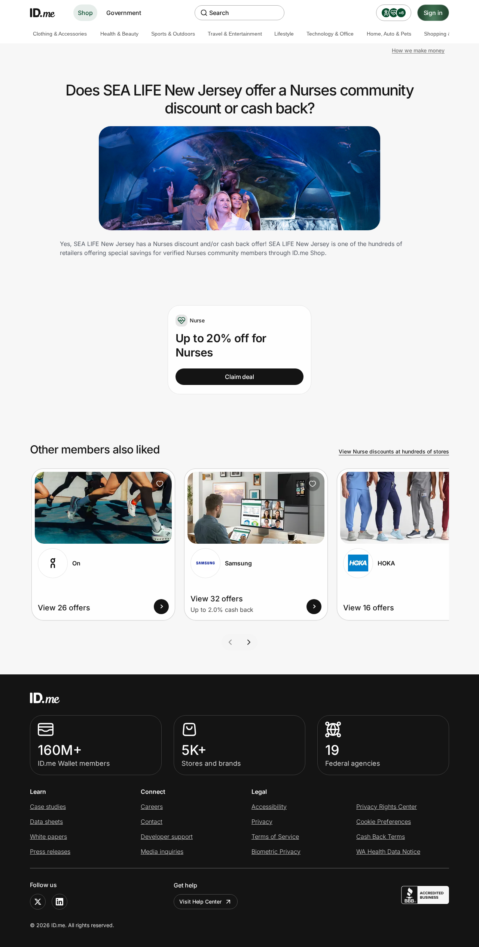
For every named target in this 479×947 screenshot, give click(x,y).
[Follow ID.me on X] (38, 902)
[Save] (159, 483)
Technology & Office (330, 34)
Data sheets (46, 821)
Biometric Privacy (275, 851)
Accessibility (269, 806)
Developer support (167, 836)
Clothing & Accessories (60, 34)
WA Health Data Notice (388, 851)
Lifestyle (284, 34)
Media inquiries (162, 851)
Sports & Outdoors (173, 34)
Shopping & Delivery (448, 34)
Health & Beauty (119, 34)
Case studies (48, 806)
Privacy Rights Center (386, 806)
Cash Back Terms (380, 836)
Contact (151, 821)
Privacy (261, 821)
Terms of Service (275, 836)
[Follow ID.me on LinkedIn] (59, 902)
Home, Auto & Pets (389, 34)
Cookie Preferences (383, 821)
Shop (85, 12)
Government (123, 12)
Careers (152, 806)
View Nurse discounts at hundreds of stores (394, 451)
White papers (48, 836)
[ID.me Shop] (47, 12)
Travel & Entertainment (235, 34)
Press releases (50, 851)
